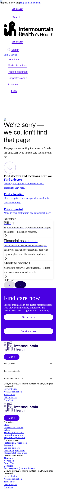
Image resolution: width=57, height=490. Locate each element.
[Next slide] (20, 284)
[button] (28, 317)
